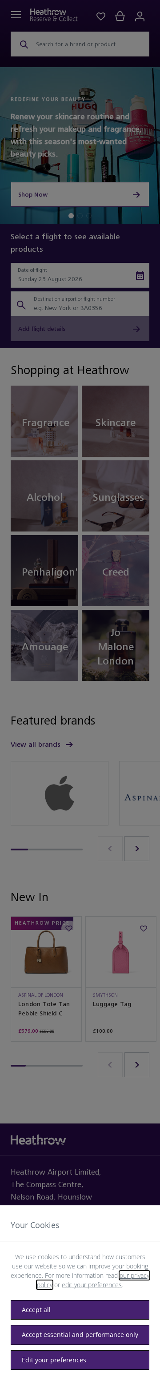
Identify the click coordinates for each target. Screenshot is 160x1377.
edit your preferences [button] (92, 1284)
